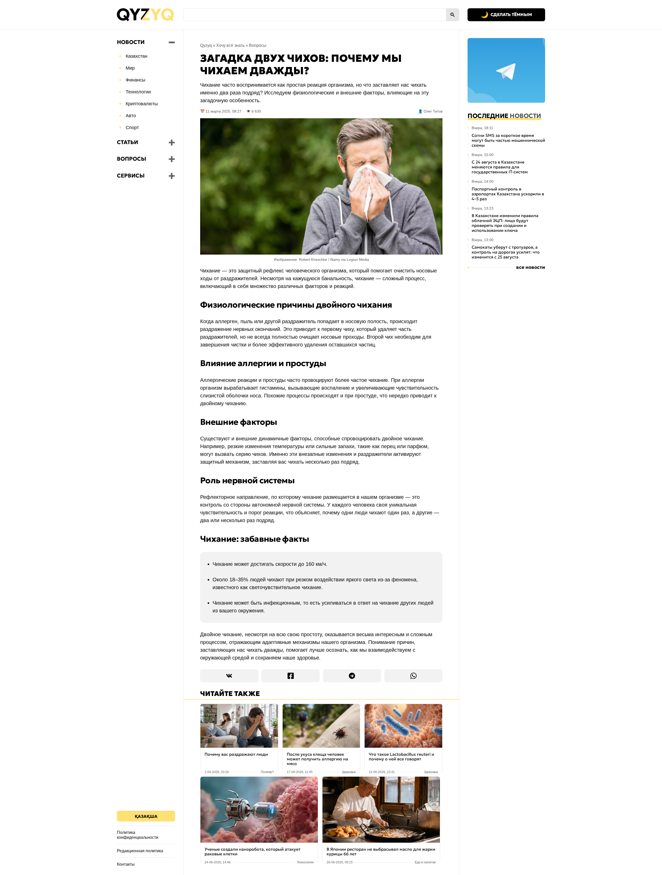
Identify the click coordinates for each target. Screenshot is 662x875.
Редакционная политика (140, 851)
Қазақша (146, 816)
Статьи (127, 142)
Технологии (138, 91)
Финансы (135, 80)
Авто (131, 115)
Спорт (132, 127)
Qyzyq (206, 45)
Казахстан (136, 56)
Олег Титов (433, 111)
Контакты (126, 864)
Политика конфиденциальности (137, 835)
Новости (131, 42)
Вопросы (131, 158)
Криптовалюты (142, 103)
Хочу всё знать (230, 45)
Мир (130, 68)
